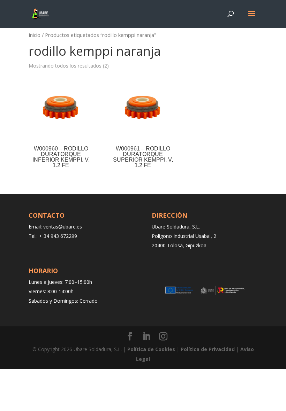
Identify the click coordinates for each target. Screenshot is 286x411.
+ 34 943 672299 (58, 236)
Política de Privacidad (208, 349)
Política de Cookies (151, 349)
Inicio (34, 34)
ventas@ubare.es (62, 226)
